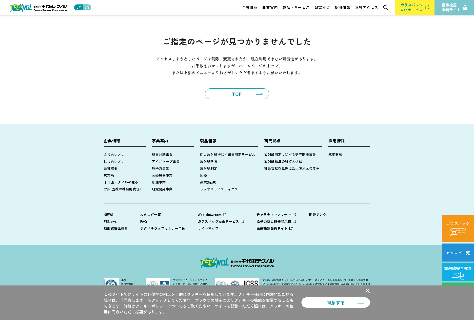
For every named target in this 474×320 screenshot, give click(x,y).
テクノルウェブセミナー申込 (162, 228)
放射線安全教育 (116, 228)
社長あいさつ (114, 161)
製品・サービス (296, 7)
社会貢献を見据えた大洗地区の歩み (291, 168)
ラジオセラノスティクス (219, 189)
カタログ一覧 (150, 214)
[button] (367, 290)
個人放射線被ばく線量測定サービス (227, 154)
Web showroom (209, 214)
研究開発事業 (162, 189)
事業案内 (270, 7)
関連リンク (317, 214)
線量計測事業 (162, 154)
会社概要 (111, 168)
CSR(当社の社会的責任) (122, 189)
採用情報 (342, 7)
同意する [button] (335, 302)
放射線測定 (208, 168)
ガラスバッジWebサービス (218, 221)
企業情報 (249, 7)
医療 (203, 175)
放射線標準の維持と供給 (283, 161)
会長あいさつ (114, 154)
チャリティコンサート (274, 214)
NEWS (108, 214)
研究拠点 (322, 7)
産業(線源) (208, 182)
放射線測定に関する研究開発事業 (290, 154)
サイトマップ (208, 228)
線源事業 (159, 182)
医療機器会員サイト (272, 228)
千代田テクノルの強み (121, 182)
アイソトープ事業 (165, 161)
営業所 (109, 175)
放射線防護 (208, 161)
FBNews (110, 221)
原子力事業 (160, 168)
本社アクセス (366, 7)
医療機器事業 (162, 175)
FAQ (143, 221)
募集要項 (335, 154)
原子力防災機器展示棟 (274, 221)
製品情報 (208, 141)
